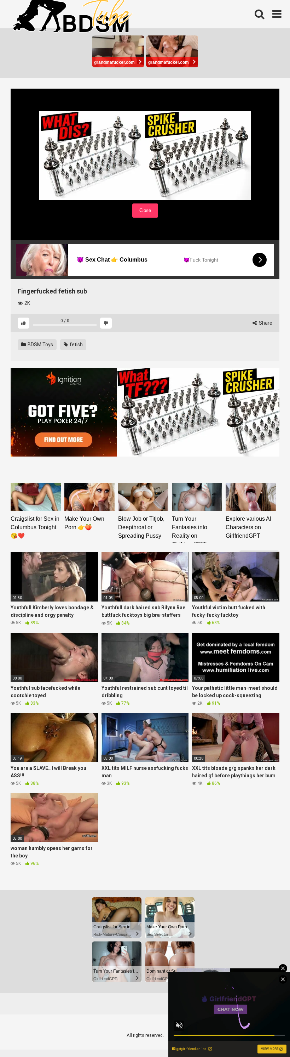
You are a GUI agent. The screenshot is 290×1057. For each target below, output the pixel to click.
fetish (76, 344)
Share (265, 323)
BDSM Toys (40, 344)
